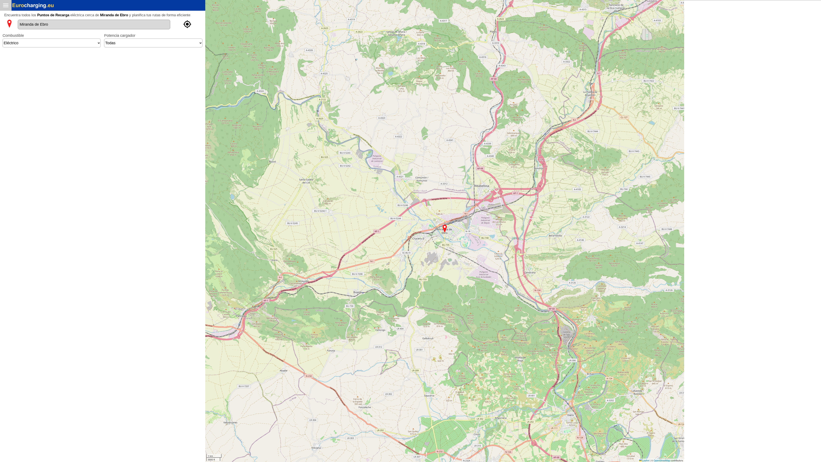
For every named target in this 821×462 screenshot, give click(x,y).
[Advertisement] (102, 64)
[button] (445, 229)
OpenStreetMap (662, 460)
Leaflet (645, 460)
